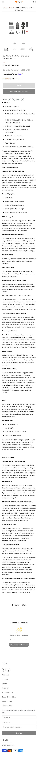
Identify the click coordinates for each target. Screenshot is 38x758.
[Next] (23, 43)
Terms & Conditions (9, 697)
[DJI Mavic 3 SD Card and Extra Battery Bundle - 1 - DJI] (19, 29)
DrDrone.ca (11, 745)
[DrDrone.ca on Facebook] (4, 670)
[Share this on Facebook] (13, 99)
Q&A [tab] (24, 605)
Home (5, 8)
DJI (4, 62)
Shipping (5, 688)
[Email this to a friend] (22, 99)
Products (11, 8)
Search (4, 684)
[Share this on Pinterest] (17, 99)
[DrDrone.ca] (19, 2)
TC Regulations (7, 692)
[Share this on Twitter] (9, 99)
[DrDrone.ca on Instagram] (9, 670)
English (6, 740)
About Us (5, 675)
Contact (5, 679)
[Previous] (15, 43)
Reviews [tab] (15, 605)
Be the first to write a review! (19, 645)
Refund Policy (7, 701)
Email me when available (19, 91)
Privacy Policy (7, 706)
